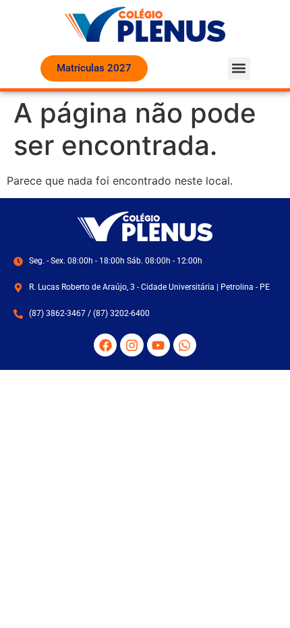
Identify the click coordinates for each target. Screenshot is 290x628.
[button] (239, 68)
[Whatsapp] (184, 345)
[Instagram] (131, 345)
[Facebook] (105, 345)
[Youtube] (158, 345)
